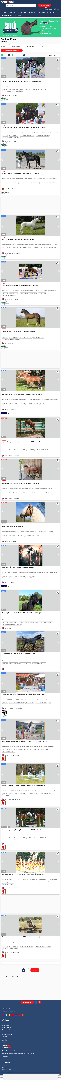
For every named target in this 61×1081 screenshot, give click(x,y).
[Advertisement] (30, 205)
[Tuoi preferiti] (57, 59)
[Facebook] (36, 1002)
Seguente (35, 970)
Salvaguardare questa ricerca (12, 50)
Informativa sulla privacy (8, 1069)
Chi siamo (4, 1065)
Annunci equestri (6, 1032)
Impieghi (19, 15)
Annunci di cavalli (6, 1022)
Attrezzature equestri (7, 1034)
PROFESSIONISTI (18, 55)
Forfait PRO (5, 1047)
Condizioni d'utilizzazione (8, 1072)
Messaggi (51, 9)
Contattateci (5, 1056)
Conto (54, 9)
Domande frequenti (6, 1059)
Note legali (4, 1067)
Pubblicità (4, 1045)
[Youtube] (39, 1002)
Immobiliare (23, 12)
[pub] (30, 27)
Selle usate (33, 12)
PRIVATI (5, 55)
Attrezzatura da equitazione (47, 12)
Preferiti (46, 9)
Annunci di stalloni (6, 1027)
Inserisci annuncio (44, 5)
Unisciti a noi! (27, 1002)
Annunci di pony (6, 1025)
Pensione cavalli (8, 15)
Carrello (58, 9)
